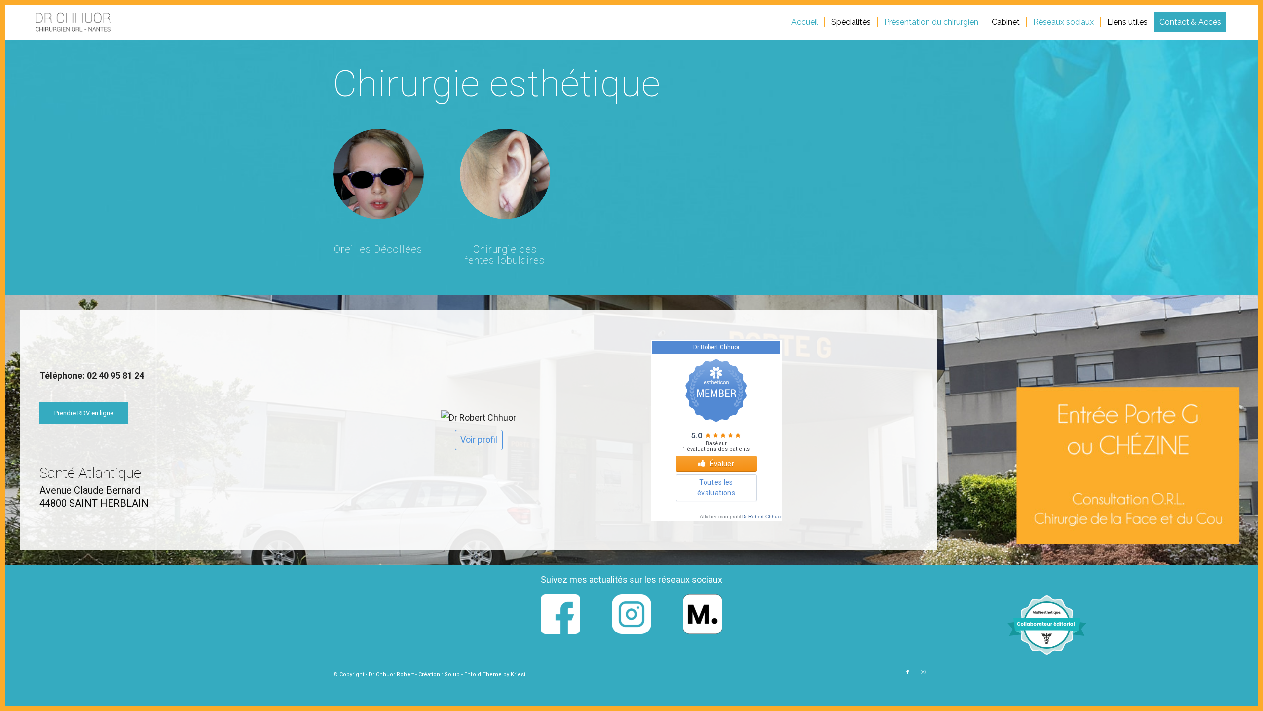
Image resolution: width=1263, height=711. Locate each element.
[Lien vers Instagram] (922, 672)
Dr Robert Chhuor (762, 516)
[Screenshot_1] (72, 22)
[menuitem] (804, 22)
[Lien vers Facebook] (907, 672)
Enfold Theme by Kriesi (494, 675)
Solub (453, 675)
